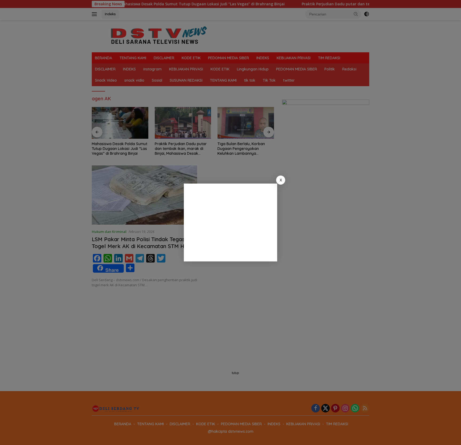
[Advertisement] (230, 222)
